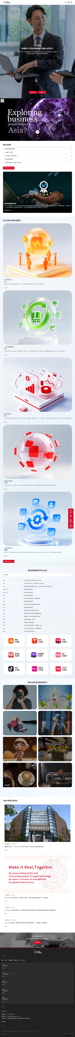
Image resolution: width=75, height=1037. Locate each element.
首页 (2, 960)
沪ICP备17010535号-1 (33, 1031)
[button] (33, 96)
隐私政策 (65, 1033)
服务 (6, 960)
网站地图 (71, 1033)
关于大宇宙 (22, 960)
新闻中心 (16, 960)
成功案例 (10, 960)
